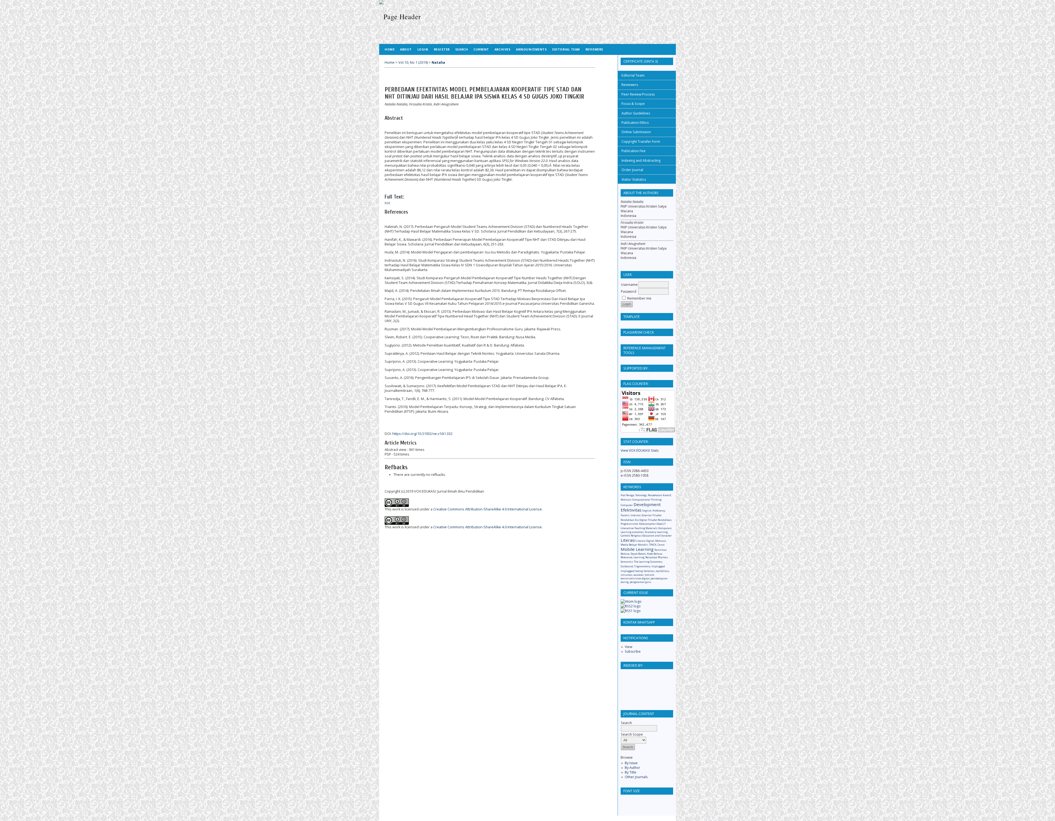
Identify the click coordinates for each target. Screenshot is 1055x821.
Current (481, 49)
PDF (387, 203)
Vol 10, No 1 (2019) (413, 62)
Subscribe (633, 651)
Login (422, 49)
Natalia (438, 62)
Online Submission (636, 132)
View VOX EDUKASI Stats (640, 450)
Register (442, 49)
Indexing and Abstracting (640, 160)
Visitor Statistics (633, 179)
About (406, 49)
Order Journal (632, 169)
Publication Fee (633, 151)
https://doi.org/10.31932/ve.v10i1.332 (422, 433)
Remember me (639, 298)
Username (629, 284)
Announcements (531, 49)
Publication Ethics (635, 122)
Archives (502, 49)
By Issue (631, 763)
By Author (632, 767)
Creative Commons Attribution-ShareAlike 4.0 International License (487, 509)
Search (461, 49)
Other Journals (636, 777)
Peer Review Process (638, 94)
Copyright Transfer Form (640, 141)
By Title (630, 772)
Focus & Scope (633, 103)
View (628, 646)
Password (628, 291)
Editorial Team (633, 75)
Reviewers (629, 84)
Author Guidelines (635, 113)
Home (390, 49)
